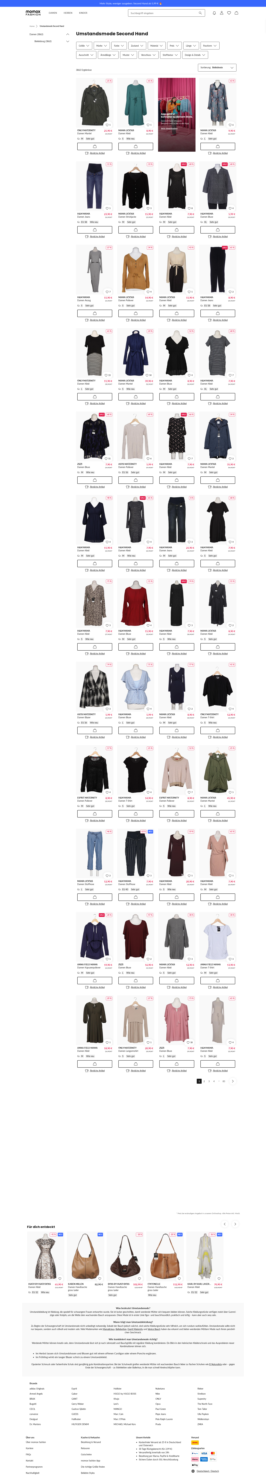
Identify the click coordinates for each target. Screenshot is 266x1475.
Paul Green (160, 1409)
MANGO (118, 1409)
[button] (50, 34)
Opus (158, 1404)
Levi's (116, 1404)
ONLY (158, 1398)
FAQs (28, 1454)
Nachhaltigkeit (32, 1473)
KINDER (83, 13)
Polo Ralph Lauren (164, 1419)
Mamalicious (109, 1329)
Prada (158, 1424)
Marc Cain (118, 1414)
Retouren (85, 1448)
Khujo (116, 1398)
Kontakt (29, 1460)
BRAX (32, 1398)
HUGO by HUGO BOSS (125, 1393)
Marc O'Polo (119, 1419)
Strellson (201, 1393)
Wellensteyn (203, 1419)
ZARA (200, 1424)
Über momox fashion (36, 1442)
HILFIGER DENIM (80, 1424)
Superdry (201, 1398)
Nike (157, 1393)
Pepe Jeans (160, 1414)
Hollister (117, 1388)
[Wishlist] (229, 13)
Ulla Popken (203, 1414)
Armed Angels (36, 1393)
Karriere (29, 1448)
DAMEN (53, 13)
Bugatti (33, 1404)
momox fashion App (90, 1460)
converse (34, 1414)
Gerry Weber (78, 1404)
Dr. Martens (35, 1424)
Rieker (200, 1388)
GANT (74, 1398)
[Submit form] (200, 13)
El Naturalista (215, 1364)
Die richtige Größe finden (93, 1466)
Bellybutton (121, 1329)
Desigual (34, 1419)
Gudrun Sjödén (79, 1409)
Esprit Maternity (135, 1329)
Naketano (160, 1388)
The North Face (204, 1404)
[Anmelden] (221, 13)
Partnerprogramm (34, 1466)
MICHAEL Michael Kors (125, 1424)
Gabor (74, 1393)
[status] (84, 70)
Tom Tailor (202, 1409)
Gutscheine (86, 1454)
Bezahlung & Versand (91, 1442)
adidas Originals (37, 1388)
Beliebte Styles (88, 1473)
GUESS (75, 1414)
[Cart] (236, 13)
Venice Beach (154, 1329)
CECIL (32, 1409)
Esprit (74, 1388)
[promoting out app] (176, 115)
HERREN (68, 13)
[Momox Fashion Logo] (33, 13)
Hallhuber (76, 1419)
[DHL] (195, 1442)
